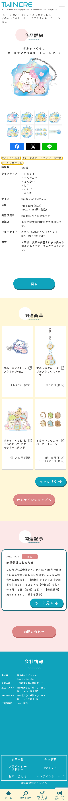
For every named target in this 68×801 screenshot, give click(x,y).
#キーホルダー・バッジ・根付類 (42, 157)
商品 (29, 556)
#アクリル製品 (11, 157)
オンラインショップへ (34, 499)
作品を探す (25, 797)
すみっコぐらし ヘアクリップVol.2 (15, 369)
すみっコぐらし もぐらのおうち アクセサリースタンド (15, 444)
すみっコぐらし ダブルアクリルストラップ (48, 371)
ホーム (8, 797)
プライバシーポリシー (18, 768)
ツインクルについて (59, 797)
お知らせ (50, 767)
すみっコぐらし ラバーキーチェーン (47, 442)
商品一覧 (17, 759)
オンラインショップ (42, 797)
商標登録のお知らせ (20, 562)
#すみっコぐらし (12, 163)
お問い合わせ (34, 631)
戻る (34, 283)
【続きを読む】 (34, 594)
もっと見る (49, 481)
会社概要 (50, 759)
